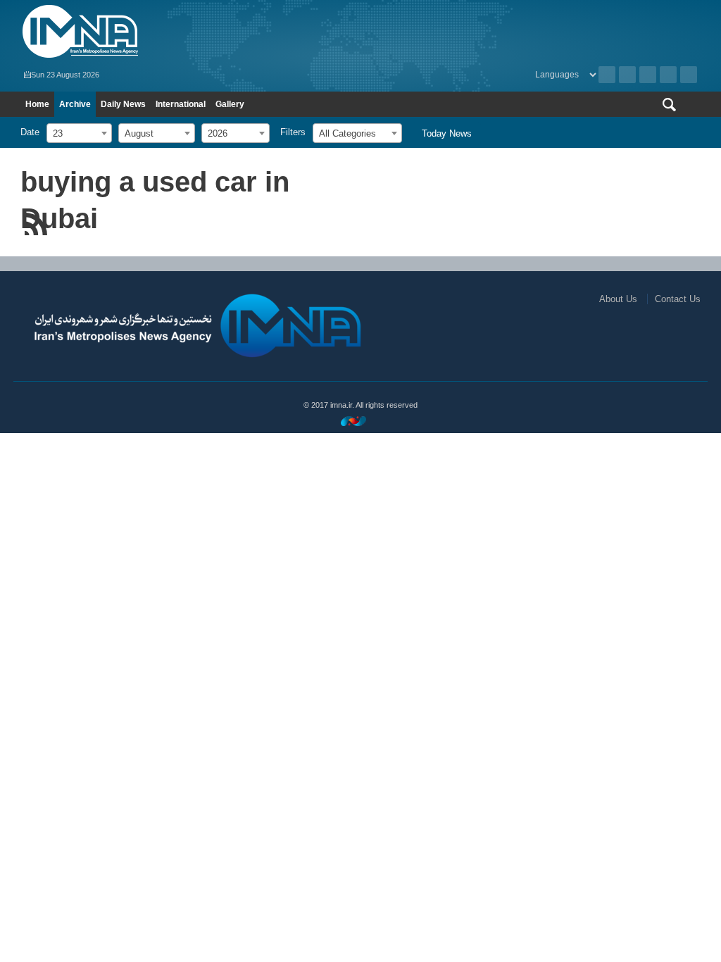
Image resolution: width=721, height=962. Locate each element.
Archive (606, 74)
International (181, 104)
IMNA (186, 32)
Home (37, 104)
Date (29, 132)
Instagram (647, 74)
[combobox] (79, 133)
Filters (293, 132)
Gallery (229, 104)
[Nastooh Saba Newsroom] (360, 421)
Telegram (688, 74)
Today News (447, 133)
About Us (618, 299)
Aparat (668, 74)
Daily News (123, 104)
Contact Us (678, 299)
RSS (627, 74)
